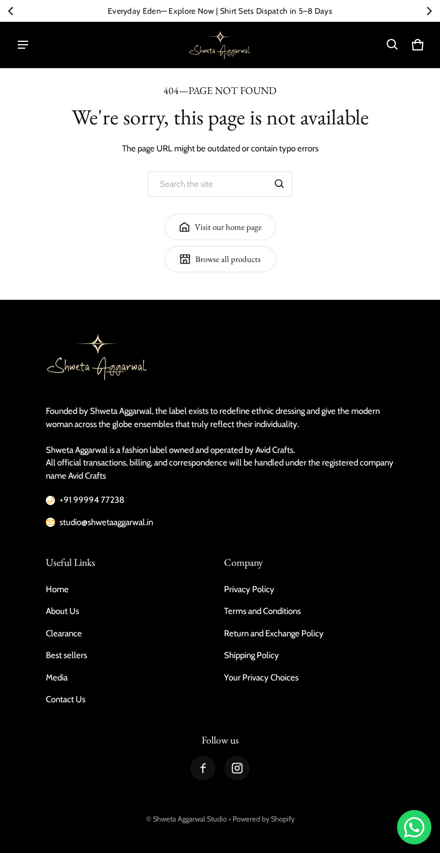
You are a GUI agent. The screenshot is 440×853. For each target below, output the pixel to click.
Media (57, 677)
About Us (62, 611)
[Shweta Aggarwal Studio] (220, 44)
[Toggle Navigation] (23, 44)
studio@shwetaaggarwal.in (106, 522)
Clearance (64, 633)
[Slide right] (429, 11)
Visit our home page (228, 226)
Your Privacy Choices (261, 677)
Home (57, 589)
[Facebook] (202, 768)
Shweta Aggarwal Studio (190, 819)
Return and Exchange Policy (274, 633)
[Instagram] (237, 768)
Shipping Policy (251, 655)
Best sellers (66, 655)
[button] (392, 44)
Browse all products (228, 258)
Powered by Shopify (263, 819)
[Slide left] (11, 11)
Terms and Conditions (262, 611)
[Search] (279, 184)
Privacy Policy (249, 589)
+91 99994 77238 (92, 500)
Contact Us (65, 699)
